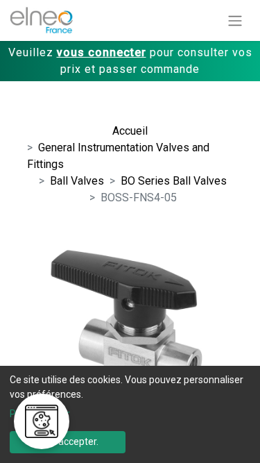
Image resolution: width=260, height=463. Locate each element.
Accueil (130, 130)
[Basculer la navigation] (235, 20)
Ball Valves (77, 180)
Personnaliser (40, 413)
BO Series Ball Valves (174, 180)
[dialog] (130, 414)
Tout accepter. (67, 441)
